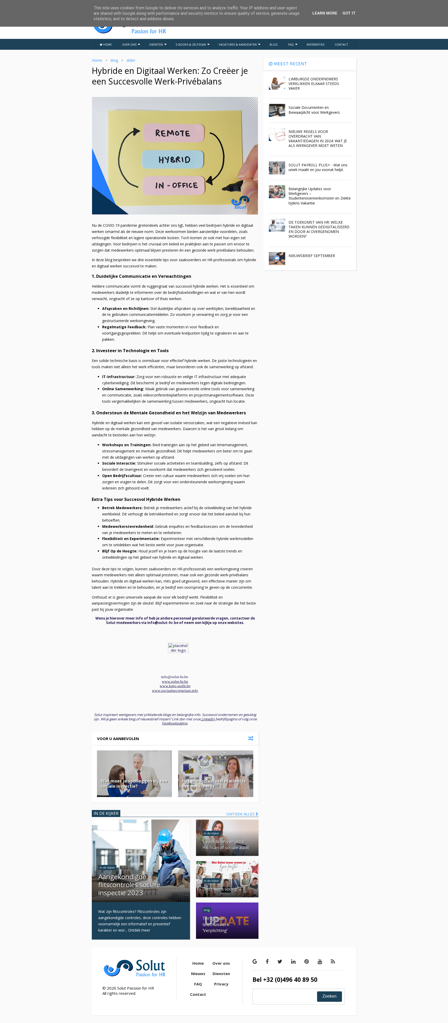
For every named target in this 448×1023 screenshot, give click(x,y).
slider (131, 60)
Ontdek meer (139, 930)
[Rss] (333, 961)
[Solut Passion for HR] (129, 32)
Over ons (221, 963)
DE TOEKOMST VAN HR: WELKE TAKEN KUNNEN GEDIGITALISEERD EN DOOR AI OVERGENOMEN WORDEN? (319, 229)
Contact (198, 994)
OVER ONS (129, 44)
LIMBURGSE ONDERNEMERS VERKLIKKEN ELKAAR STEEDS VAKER (314, 83)
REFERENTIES (315, 44)
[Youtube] (320, 961)
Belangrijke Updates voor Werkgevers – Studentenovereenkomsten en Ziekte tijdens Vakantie (320, 195)
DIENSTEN (156, 44)
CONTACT (341, 44)
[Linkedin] (293, 961)
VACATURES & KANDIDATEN (238, 44)
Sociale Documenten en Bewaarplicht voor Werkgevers (314, 110)
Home (97, 60)
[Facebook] (267, 961)
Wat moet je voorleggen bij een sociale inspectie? (134, 783)
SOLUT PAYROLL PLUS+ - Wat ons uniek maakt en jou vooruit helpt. (318, 167)
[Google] (255, 961)
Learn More (324, 13)
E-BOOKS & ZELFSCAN (191, 44)
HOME (107, 44)
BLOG (274, 44)
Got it (349, 13)
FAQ (291, 44)
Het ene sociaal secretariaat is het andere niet (214, 783)
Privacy (221, 983)
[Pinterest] (306, 961)
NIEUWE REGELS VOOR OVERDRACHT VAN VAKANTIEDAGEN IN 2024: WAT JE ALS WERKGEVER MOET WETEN (318, 138)
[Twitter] (279, 961)
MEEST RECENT (290, 63)
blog (114, 60)
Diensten (221, 973)
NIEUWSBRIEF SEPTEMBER (312, 255)
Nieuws (198, 973)
